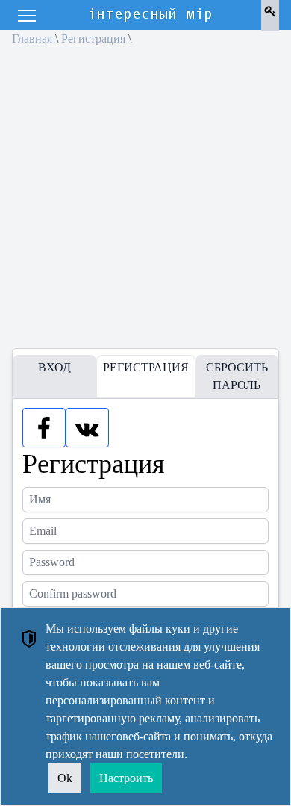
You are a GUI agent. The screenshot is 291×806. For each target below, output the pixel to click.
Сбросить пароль (237, 376)
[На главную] (151, 15)
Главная (32, 38)
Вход (54, 367)
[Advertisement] (145, 202)
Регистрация (93, 38)
